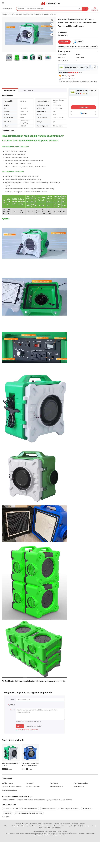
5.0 (77, 93)
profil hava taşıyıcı (7, 783)
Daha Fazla (5, 817)
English (14, 826)
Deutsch (56, 826)
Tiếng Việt (47, 827)
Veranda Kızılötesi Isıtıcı (9, 790)
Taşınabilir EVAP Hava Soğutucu (11, 786)
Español (20, 826)
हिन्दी (86, 826)
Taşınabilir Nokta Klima (33, 786)
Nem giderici (29, 783)
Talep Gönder (64, 42)
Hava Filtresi (53, 14)
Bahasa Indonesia (56, 827)
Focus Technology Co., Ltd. (49, 831)
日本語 (81, 826)
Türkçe (40, 827)
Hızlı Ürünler (75, 823)
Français (34, 826)
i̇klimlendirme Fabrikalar (11, 808)
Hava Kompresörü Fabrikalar (70, 808)
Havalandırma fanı (55, 786)
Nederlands (64, 826)
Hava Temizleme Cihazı (81, 783)
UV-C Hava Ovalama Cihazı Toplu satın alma (28, 813)
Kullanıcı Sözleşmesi (35, 823)
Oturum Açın (93, 81)
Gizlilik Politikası (47, 823)
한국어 (76, 826)
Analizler (82, 823)
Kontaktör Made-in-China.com (62, 823)
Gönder (19, 726)
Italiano (50, 826)
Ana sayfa (4, 14)
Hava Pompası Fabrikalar (49, 808)
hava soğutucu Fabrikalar (30, 808)
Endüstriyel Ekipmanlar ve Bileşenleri (19, 14)
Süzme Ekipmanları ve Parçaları (39, 14)
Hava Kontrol (87, 808)
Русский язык (42, 826)
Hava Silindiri (7, 813)
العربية (70, 826)
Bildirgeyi (26, 823)
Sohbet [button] (79, 42)
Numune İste (94, 46)
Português (27, 826)
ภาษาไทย (91, 826)
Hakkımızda (18, 823)
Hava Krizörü (54, 783)
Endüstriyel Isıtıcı (79, 786)
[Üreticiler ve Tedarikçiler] (50, 3)
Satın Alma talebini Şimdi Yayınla (27, 729)
